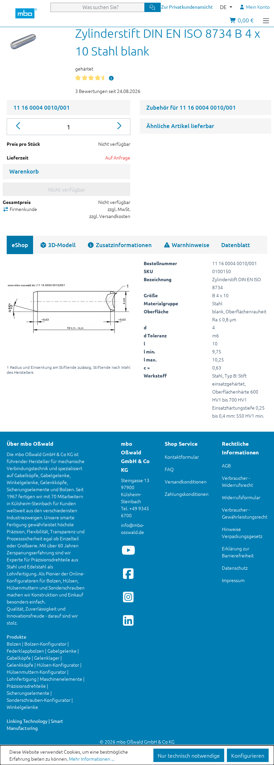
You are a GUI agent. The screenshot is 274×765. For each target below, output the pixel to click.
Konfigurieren (247, 755)
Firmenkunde (23, 209)
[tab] (58, 245)
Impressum (233, 580)
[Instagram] (128, 597)
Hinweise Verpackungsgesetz (242, 532)
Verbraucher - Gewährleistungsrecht (244, 513)
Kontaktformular (182, 456)
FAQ (169, 469)
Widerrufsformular (241, 497)
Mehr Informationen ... (91, 758)
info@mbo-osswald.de (132, 528)
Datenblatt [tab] (235, 245)
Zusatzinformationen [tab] (123, 245)
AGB (226, 465)
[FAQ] (112, 78)
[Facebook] (128, 573)
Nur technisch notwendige (189, 755)
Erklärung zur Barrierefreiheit (238, 552)
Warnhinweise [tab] (190, 245)
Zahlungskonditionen (187, 493)
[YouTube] (128, 550)
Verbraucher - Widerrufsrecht (237, 481)
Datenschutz (235, 567)
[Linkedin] (128, 620)
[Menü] (266, 20)
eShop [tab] (20, 245)
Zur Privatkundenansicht (187, 7)
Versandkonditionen (186, 481)
